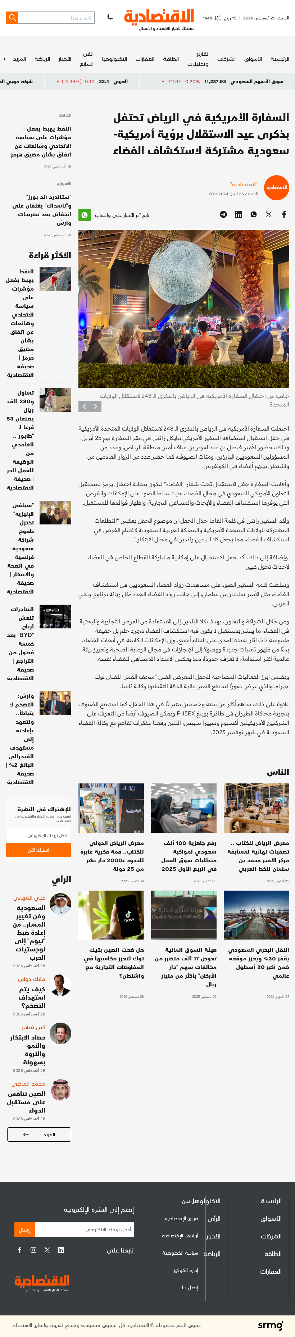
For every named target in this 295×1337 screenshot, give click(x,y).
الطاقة (171, 58)
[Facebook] (19, 1250)
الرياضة (42, 58)
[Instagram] (33, 1250)
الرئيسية (280, 58)
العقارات (145, 58)
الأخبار (65, 58)
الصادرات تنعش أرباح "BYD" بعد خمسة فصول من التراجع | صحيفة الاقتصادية (20, 643)
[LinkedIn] (60, 1250)
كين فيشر (33, 1026)
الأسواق (253, 58)
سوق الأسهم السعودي (256, 81)
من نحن (190, 1201)
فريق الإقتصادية (181, 1218)
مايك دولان (31, 978)
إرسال (25, 1229)
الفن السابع (87, 58)
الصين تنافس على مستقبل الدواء (26, 1102)
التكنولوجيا (114, 58)
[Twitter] (47, 1250)
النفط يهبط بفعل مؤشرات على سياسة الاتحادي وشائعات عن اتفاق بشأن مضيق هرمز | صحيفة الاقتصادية (20, 323)
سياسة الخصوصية (180, 1253)
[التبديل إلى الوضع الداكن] (109, 18)
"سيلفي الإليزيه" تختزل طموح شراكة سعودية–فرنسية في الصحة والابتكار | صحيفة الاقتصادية (20, 548)
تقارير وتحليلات (198, 58)
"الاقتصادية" (244, 184)
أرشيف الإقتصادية (180, 1235)
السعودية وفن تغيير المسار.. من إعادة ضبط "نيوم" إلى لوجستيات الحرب (29, 932)
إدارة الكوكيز (186, 1270)
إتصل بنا (190, 1287)
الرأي (214, 1218)
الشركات (226, 58)
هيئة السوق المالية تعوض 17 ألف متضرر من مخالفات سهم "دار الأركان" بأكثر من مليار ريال (186, 966)
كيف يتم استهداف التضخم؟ (31, 997)
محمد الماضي (28, 1083)
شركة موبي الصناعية (50, 81)
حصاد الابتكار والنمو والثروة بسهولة (27, 1049)
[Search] (12, 18)
